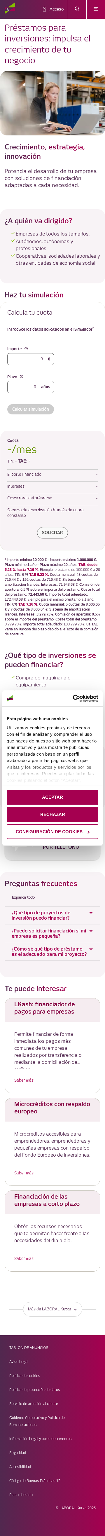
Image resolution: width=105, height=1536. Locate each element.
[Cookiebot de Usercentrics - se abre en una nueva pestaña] (74, 698)
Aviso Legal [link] (18, 1362)
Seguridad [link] (17, 1453)
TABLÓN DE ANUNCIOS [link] (28, 1348)
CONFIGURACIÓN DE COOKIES (49, 831)
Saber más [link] (24, 1080)
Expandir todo (23, 897)
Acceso (57, 9)
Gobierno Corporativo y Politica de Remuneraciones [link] (37, 1421)
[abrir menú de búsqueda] (77, 9)
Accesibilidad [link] (20, 1467)
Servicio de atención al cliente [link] (33, 1404)
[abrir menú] (96, 9)
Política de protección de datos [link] (34, 1390)
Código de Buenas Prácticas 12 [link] (34, 1481)
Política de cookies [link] (24, 1376)
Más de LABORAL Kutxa (49, 1309)
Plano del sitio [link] (21, 1495)
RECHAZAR (52, 814)
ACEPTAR (52, 797)
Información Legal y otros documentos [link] (40, 1439)
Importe (14, 349)
